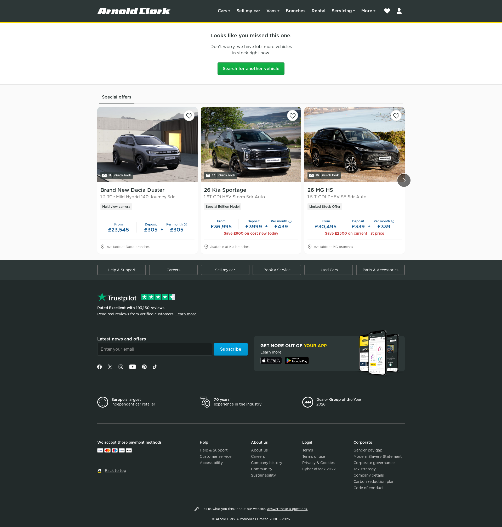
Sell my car (248, 10)
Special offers (116, 97)
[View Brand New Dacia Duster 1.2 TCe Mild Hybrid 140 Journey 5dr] (147, 144)
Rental (319, 10)
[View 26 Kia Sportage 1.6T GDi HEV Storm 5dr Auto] (251, 144)
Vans (271, 10)
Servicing (342, 10)
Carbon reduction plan (374, 481)
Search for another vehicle (251, 68)
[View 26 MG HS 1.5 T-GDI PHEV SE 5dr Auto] (354, 144)
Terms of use (313, 456)
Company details (368, 475)
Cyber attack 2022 (318, 469)
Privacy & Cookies (318, 463)
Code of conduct (368, 488)
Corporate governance (374, 463)
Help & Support (122, 270)
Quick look (120, 175)
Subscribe (230, 349)
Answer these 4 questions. (287, 509)
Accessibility (211, 463)
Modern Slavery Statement (377, 456)
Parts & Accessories (380, 270)
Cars (222, 10)
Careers (173, 270)
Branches (295, 10)
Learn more (270, 352)
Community (261, 469)
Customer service (215, 456)
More (366, 10)
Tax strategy (364, 469)
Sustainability (263, 475)
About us (259, 450)
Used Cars (329, 270)
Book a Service (277, 270)
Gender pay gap (367, 450)
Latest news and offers (121, 339)
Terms (307, 450)
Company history (266, 463)
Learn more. (186, 314)
